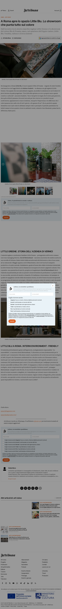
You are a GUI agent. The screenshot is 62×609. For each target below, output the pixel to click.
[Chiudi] (52, 285)
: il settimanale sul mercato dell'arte (21, 302)
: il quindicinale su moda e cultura (20, 306)
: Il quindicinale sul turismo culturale (20, 309)
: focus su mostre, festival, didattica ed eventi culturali (26, 300)
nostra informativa (30, 314)
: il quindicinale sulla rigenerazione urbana (23, 304)
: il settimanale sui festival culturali (20, 311)
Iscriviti (12, 321)
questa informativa (40, 316)
